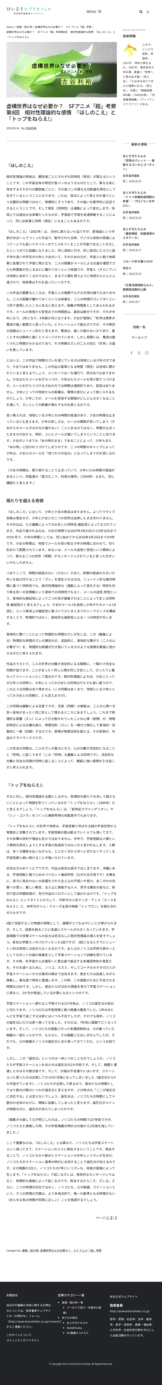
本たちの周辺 (69, 1317)
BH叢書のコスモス (78, 1333)
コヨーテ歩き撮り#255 (138, 261)
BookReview (74, 1327)
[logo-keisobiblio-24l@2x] (29, 8)
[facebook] (131, 353)
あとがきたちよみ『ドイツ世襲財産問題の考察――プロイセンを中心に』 (139, 198)
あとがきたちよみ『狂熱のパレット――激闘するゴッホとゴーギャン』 (139, 162)
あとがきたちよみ (77, 1322)
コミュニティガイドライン (23, 1340)
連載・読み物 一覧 (72, 1302)
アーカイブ (139, 337)
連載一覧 (139, 327)
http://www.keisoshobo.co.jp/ (130, 1311)
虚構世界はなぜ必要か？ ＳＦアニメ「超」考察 (70, 1250)
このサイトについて (18, 1335)
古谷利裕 (129, 36)
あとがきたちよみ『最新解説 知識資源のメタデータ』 (139, 233)
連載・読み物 (30, 1250)
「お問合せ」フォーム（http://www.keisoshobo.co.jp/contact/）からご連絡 (34, 1321)
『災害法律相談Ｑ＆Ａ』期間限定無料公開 (139, 287)
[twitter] (139, 353)
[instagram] (146, 353)
